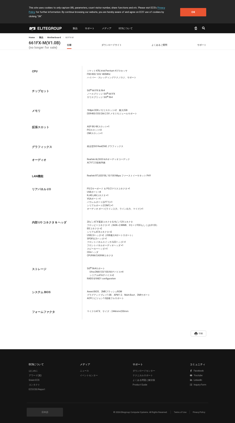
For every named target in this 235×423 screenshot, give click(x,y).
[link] (41, 37)
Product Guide (140, 384)
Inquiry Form (199, 384)
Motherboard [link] (54, 37)
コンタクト (34, 384)
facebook (198, 370)
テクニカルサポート (143, 375)
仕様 (69, 44)
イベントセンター (89, 375)
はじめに (33, 370)
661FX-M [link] (69, 37)
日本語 (45, 412)
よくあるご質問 (159, 44)
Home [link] (32, 37)
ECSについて (126, 28)
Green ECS (34, 380)
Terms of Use (180, 412)
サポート (89, 28)
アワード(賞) (35, 375)
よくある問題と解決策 (144, 380)
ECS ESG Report (37, 389)
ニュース (84, 370)
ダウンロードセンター (144, 370)
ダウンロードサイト (112, 44)
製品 (75, 28)
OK (193, 12)
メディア (106, 28)
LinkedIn (197, 380)
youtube (198, 375)
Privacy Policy (199, 412)
